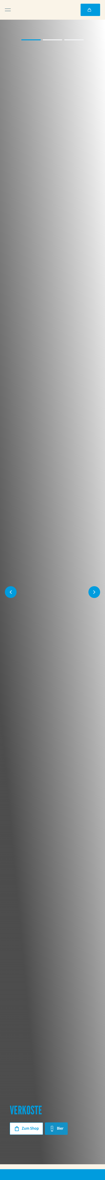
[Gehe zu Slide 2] (52, 39)
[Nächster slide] (94, 592)
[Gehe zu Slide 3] (74, 39)
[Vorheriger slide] (11, 592)
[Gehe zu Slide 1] (31, 39)
